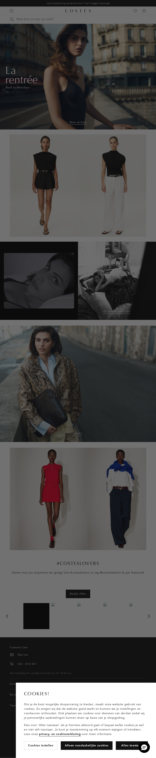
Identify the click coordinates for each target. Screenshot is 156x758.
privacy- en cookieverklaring (60, 734)
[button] (144, 747)
